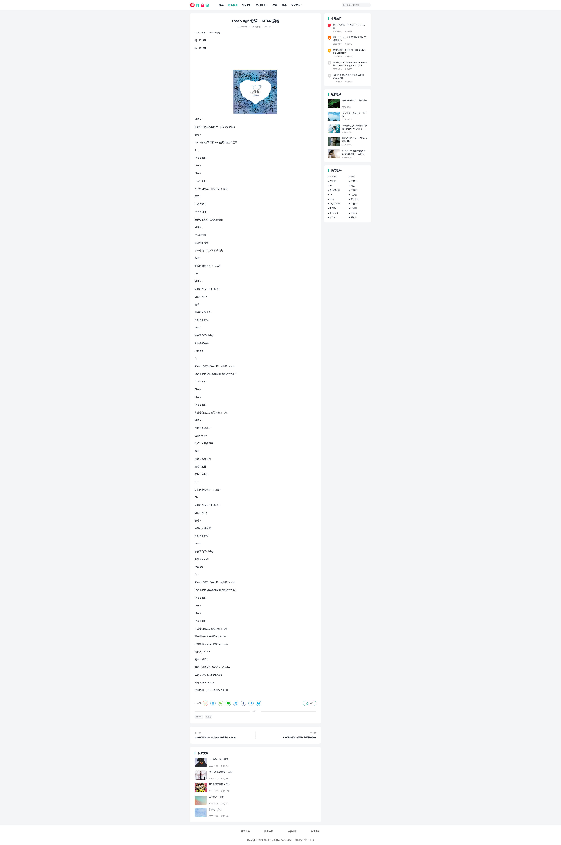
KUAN (199, 716)
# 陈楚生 (332, 217)
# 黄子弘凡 (354, 199)
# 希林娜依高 (334, 190)
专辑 (275, 5)
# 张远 (352, 185)
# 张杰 (331, 199)
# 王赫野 (353, 190)
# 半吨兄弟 (333, 213)
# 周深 (352, 176)
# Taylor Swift (334, 204)
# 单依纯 (353, 213)
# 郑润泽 (353, 204)
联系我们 (315, 831)
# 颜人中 (353, 217)
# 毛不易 (332, 208)
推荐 (221, 5)
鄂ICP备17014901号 (304, 839)
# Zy (330, 195)
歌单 (284, 5)
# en (330, 185)
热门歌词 (261, 5)
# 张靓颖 (353, 208)
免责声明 (292, 831)
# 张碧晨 (353, 195)
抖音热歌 (247, 5)
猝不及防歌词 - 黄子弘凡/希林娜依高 (299, 735)
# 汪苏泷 (353, 181)
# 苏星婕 (332, 181)
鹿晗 (209, 716)
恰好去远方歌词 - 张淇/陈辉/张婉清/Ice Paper (215, 735)
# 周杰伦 (332, 176)
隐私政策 (268, 831)
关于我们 (245, 831)
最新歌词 (233, 5)
